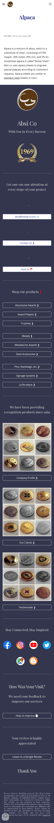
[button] (3, 4)
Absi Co (27, 123)
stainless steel (12, 78)
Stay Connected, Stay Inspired (27, 630)
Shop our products (25, 292)
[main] (27, 17)
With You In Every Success (27, 131)
